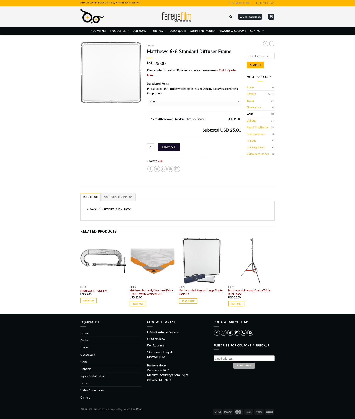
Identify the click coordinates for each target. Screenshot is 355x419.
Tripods (251, 140)
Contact (256, 31)
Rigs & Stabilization (258, 127)
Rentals (158, 31)
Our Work (139, 31)
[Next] (273, 275)
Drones (85, 333)
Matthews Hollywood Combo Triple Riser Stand (249, 292)
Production (118, 31)
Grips (150, 45)
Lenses (84, 347)
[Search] (230, 16)
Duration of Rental (158, 83)
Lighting (251, 120)
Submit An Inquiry (202, 31)
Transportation (256, 134)
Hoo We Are (98, 31)
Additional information (118, 197)
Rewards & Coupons (232, 31)
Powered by (125, 409)
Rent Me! (169, 147)
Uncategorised (255, 147)
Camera (251, 93)
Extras (250, 100)
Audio (250, 87)
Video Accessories (258, 153)
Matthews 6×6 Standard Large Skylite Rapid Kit (201, 292)
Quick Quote (178, 31)
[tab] (90, 197)
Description (90, 197)
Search (255, 64)
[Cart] (271, 17)
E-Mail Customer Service (163, 332)
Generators (254, 107)
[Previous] (80, 275)
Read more (188, 301)
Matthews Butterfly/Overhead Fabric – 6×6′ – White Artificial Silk (151, 292)
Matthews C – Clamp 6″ (94, 290)
